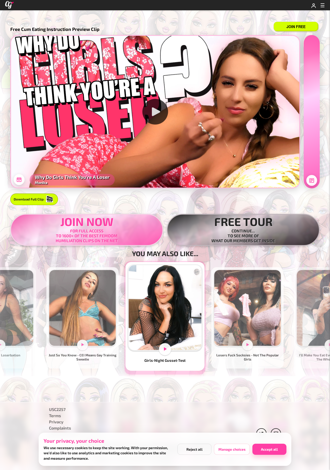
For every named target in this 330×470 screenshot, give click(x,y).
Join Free (296, 26)
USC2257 (57, 409)
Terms (55, 415)
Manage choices (231, 449)
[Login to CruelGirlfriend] (313, 5)
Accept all (269, 449)
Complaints (60, 428)
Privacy (56, 421)
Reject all (194, 449)
